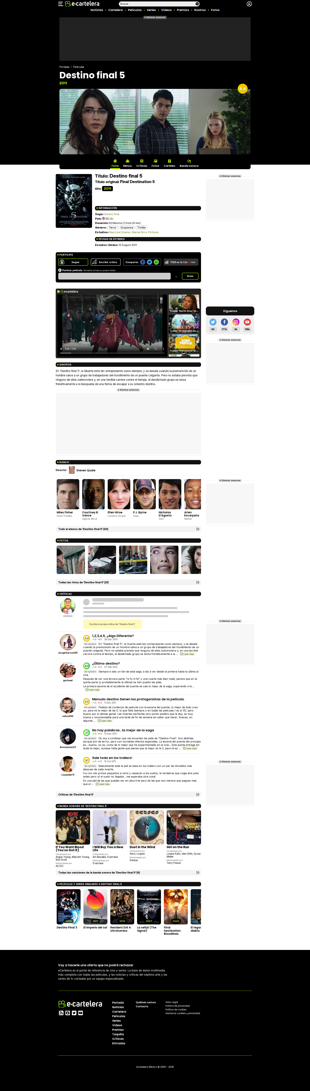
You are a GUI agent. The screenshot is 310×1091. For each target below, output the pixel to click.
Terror (113, 227)
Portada (64, 67)
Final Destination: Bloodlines (172, 931)
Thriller (141, 227)
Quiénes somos (146, 1002)
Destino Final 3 (67, 927)
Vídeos (166, 10)
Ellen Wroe (115, 512)
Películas (135, 10)
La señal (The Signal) (146, 929)
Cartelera (115, 10)
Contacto (142, 1006)
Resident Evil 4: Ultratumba (120, 929)
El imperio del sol (95, 927)
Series (151, 10)
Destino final (111, 214)
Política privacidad (177, 1005)
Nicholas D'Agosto (165, 513)
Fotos (215, 10)
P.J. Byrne (139, 512)
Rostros (200, 10)
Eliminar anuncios (156, 17)
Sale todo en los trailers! (112, 758)
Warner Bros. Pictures (144, 232)
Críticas (118, 1039)
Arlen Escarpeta (191, 513)
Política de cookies (175, 1009)
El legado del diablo (200, 929)
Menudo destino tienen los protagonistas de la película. (138, 699)
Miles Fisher (65, 512)
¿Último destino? (106, 663)
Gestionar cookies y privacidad (182, 1013)
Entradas (118, 1043)
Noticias (97, 10)
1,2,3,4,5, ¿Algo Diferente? (113, 636)
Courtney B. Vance (90, 513)
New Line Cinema (119, 232)
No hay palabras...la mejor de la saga (123, 730)
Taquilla (118, 1034)
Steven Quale (85, 470)
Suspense (127, 227)
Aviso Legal (171, 1002)
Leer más (188, 654)
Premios (183, 10)
